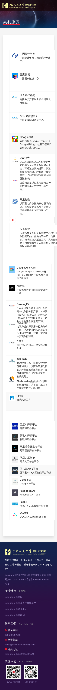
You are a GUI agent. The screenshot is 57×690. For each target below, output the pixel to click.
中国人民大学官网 (13, 597)
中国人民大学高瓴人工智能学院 (20, 603)
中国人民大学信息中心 (16, 609)
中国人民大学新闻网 (15, 615)
